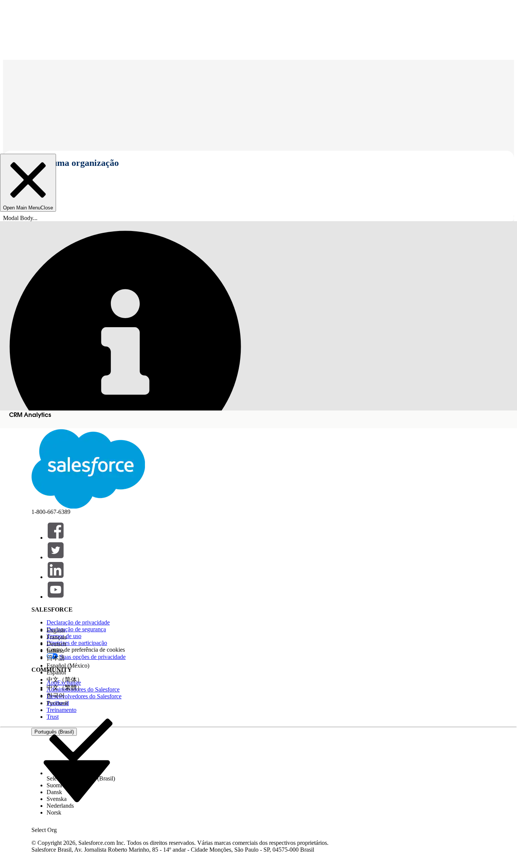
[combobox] (76, 780)
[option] (81, 630)
